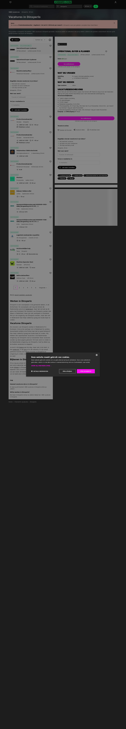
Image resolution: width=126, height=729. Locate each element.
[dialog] (63, 365)
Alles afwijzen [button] (67, 371)
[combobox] (97, 355)
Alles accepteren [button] (85, 371)
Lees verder (86, 362)
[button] (63, 366)
